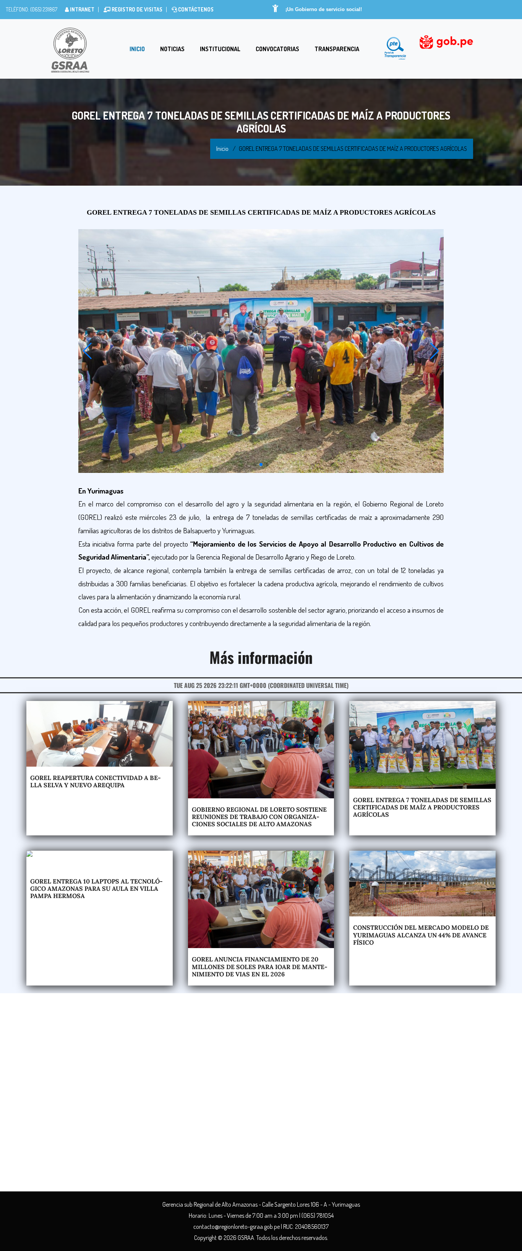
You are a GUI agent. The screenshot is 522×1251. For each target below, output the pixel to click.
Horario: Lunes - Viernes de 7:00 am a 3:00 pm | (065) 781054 (261, 1215)
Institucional (220, 49)
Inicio (137, 49)
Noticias (172, 49)
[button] (87, 351)
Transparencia (336, 49)
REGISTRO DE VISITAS (136, 9)
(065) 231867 (43, 9)
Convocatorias (277, 49)
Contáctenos (195, 9)
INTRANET (81, 9)
